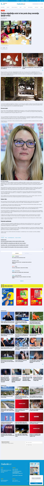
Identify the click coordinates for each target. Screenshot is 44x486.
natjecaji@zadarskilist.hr (15, 472)
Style (25, 7)
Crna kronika (30, 7)
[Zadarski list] (21, 4)
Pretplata (17, 0)
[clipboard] (6, 48)
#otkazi (6, 237)
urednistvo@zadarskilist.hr (4, 480)
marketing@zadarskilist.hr (17, 471)
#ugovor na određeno (18, 237)
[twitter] (40, 0)
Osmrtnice (36, 7)
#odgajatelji (2, 237)
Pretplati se (36, 483)
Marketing (22, 0)
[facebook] (37, 0)
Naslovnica (2, 7)
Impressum (27, 0)
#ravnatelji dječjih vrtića (11, 237)
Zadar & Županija (14, 7)
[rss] (42, 0)
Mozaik (42, 7)
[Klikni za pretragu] (42, 4)
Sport (21, 7)
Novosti (8, 7)
